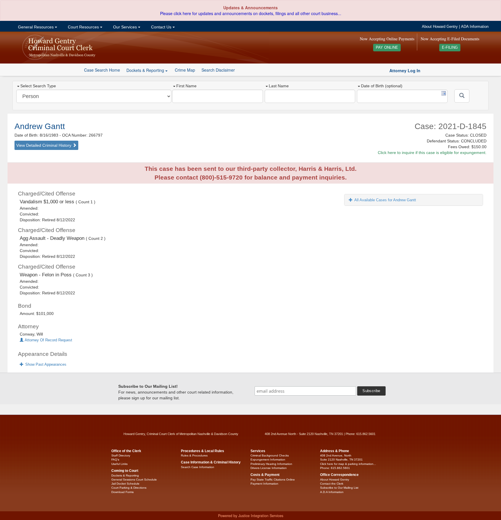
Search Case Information (197, 467)
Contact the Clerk (331, 483)
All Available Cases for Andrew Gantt (385, 200)
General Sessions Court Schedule (134, 479)
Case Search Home (102, 70)
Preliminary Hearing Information (271, 463)
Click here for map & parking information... (348, 463)
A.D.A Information (332, 492)
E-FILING (450, 48)
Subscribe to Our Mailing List (339, 487)
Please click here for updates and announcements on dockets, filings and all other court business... (250, 13)
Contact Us (161, 27)
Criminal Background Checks (270, 455)
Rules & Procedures (194, 455)
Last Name (279, 86)
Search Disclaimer (218, 70)
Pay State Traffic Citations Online (273, 479)
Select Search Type (38, 86)
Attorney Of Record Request (47, 340)
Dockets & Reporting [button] (145, 70)
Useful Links (119, 463)
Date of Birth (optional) (381, 86)
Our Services (125, 27)
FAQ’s (115, 459)
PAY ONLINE (387, 48)
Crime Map (185, 70)
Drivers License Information (269, 468)
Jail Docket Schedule (125, 483)
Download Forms (122, 492)
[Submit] (461, 96)
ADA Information (475, 27)
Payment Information (264, 483)
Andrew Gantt (39, 126)
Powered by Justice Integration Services (250, 515)
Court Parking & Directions (128, 487)
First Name (186, 86)
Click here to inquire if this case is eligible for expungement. (432, 152)
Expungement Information (268, 459)
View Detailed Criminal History (44, 145)
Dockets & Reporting (125, 475)
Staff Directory (120, 455)
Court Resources (83, 27)
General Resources (36, 27)
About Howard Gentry (440, 27)
